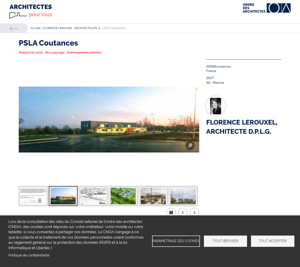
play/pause (171, 212)
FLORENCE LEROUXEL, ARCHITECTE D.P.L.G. (72, 28)
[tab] (33, 196)
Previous (183, 212)
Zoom (190, 145)
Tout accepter (272, 241)
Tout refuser (225, 241)
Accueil (35, 28)
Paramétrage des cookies (176, 241)
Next (194, 212)
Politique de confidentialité (28, 255)
